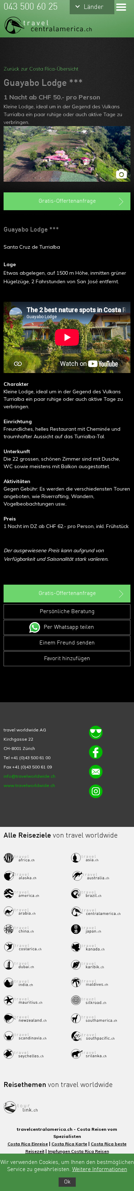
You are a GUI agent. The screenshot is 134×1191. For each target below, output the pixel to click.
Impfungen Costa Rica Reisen (78, 1151)
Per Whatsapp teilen (69, 627)
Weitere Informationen (99, 1169)
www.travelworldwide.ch (29, 785)
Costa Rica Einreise (28, 1143)
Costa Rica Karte (69, 1143)
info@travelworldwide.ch (29, 776)
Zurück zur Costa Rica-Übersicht (41, 69)
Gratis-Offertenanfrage (67, 201)
